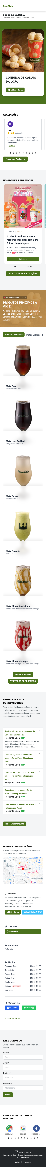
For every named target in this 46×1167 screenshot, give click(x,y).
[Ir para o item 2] (13, 153)
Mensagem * (8, 1083)
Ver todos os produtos (23, 681)
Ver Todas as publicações (23, 273)
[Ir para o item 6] (26, 153)
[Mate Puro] (23, 367)
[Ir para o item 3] (16, 153)
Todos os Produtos (14, 334)
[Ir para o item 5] (23, 153)
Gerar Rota (13, 912)
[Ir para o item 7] (29, 153)
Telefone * (7, 1073)
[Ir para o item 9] (35, 153)
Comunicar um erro (13, 1018)
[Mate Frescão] (23, 532)
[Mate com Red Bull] (23, 422)
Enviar (8, 1094)
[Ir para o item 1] (10, 153)
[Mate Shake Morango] (23, 642)
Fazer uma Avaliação (15, 159)
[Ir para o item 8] (32, 153)
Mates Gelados (33, 335)
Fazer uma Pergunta (14, 824)
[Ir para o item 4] (19, 153)
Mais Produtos (23, 674)
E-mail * (6, 1063)
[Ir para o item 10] (37, 1138)
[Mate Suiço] (23, 477)
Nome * (6, 1053)
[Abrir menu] (41, 5)
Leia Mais (11, 146)
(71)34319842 (13, 931)
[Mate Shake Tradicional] (23, 587)
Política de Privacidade (23, 1162)
